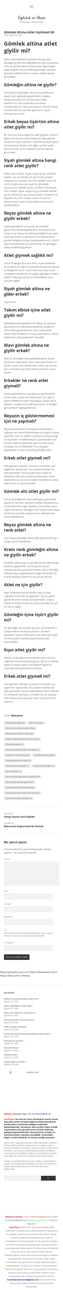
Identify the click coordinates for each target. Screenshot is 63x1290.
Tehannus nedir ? (11, 1055)
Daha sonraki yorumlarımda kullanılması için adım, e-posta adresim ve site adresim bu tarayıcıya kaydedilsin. (28, 934)
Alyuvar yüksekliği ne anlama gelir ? (18, 1006)
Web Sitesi (8, 917)
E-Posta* (7, 904)
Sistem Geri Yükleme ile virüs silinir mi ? (20, 1013)
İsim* (6, 891)
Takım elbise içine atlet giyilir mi (19, 798)
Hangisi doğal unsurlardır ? (15, 1062)
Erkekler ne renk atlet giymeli (17, 755)
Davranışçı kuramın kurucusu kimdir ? (19, 1020)
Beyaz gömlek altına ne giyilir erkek (20, 728)
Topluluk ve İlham (31, 18)
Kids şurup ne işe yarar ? (14, 1041)
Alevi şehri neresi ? (11, 1048)
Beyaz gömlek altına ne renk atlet (19, 733)
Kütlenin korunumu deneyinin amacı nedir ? (21, 999)
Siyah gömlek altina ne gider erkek (20, 787)
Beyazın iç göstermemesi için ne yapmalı (22, 739)
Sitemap (25, 975)
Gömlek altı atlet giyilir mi (43, 766)
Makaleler (17, 715)
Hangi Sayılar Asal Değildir (19, 816)
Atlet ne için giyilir (36, 723)
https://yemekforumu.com (14, 972)
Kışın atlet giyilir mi (13, 771)
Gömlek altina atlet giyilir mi (17, 766)
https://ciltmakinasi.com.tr (43, 972)
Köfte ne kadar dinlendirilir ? (15, 1027)
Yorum (7, 859)
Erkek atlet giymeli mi (14, 744)
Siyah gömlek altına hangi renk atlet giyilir (23, 793)
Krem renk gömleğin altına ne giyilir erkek (23, 776)
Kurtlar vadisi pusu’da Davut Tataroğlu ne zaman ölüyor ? (27, 1034)
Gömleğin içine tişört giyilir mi (18, 760)
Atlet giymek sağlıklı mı (15, 723)
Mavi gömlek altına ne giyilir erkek (19, 782)
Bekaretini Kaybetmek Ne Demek (24, 826)
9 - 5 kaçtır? (9, 943)
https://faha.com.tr (10, 975)
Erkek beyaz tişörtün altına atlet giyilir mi (22, 750)
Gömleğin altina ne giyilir (44, 755)
